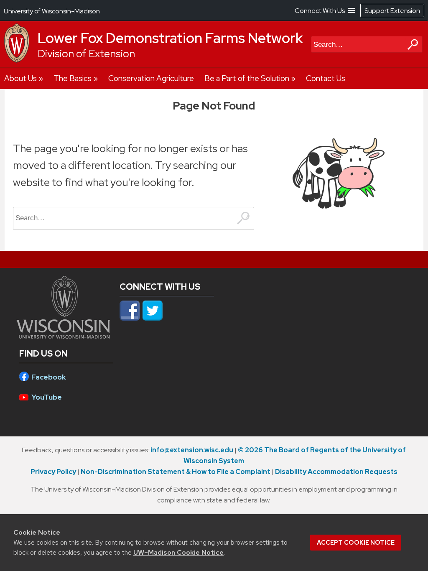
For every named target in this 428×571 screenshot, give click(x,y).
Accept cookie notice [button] (356, 542)
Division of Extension (86, 54)
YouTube (46, 397)
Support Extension (392, 10)
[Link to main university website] (63, 336)
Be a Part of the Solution (246, 78)
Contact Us (325, 78)
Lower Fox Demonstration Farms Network (170, 38)
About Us (20, 78)
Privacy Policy (53, 471)
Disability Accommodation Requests (336, 471)
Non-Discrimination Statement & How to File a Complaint (175, 471)
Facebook (48, 377)
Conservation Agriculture (151, 78)
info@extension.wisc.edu (191, 450)
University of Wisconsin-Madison (52, 11)
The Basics (73, 78)
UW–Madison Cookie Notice (178, 552)
